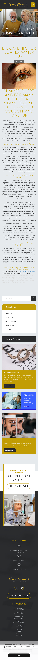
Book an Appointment (19, 486)
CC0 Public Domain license (26, 271)
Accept (19, 655)
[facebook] (16, 588)
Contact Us (9, 329)
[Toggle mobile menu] (5, 4)
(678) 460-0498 (19, 561)
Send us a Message (19, 569)
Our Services (9, 317)
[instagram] (22, 588)
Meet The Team (10, 321)
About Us (8, 313)
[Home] (15, 4)
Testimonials (9, 325)
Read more (8, 386)
